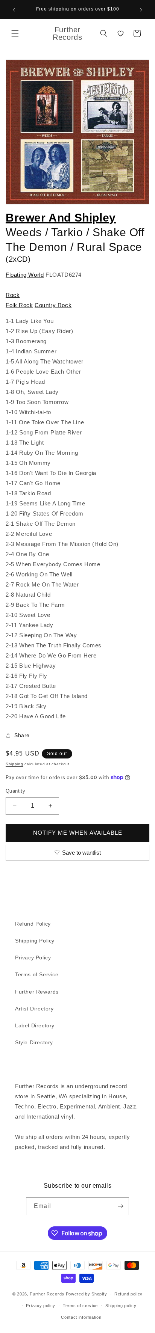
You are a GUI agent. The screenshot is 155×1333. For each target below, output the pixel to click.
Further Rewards (37, 992)
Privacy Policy (33, 958)
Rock (13, 295)
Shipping (14, 764)
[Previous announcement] (14, 10)
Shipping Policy (35, 941)
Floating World (25, 274)
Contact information (81, 1317)
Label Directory (35, 1025)
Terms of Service (37, 974)
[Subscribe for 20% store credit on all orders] (120, 1206)
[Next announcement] (141, 10)
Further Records (47, 1294)
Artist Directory (34, 1009)
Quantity (15, 791)
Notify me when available (77, 832)
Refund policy (128, 1294)
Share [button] (22, 735)
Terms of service (80, 1305)
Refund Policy (33, 924)
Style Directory (34, 1042)
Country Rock (53, 305)
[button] (15, 33)
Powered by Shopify (86, 1294)
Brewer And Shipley (61, 217)
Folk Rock (19, 305)
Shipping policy (121, 1305)
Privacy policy (40, 1305)
